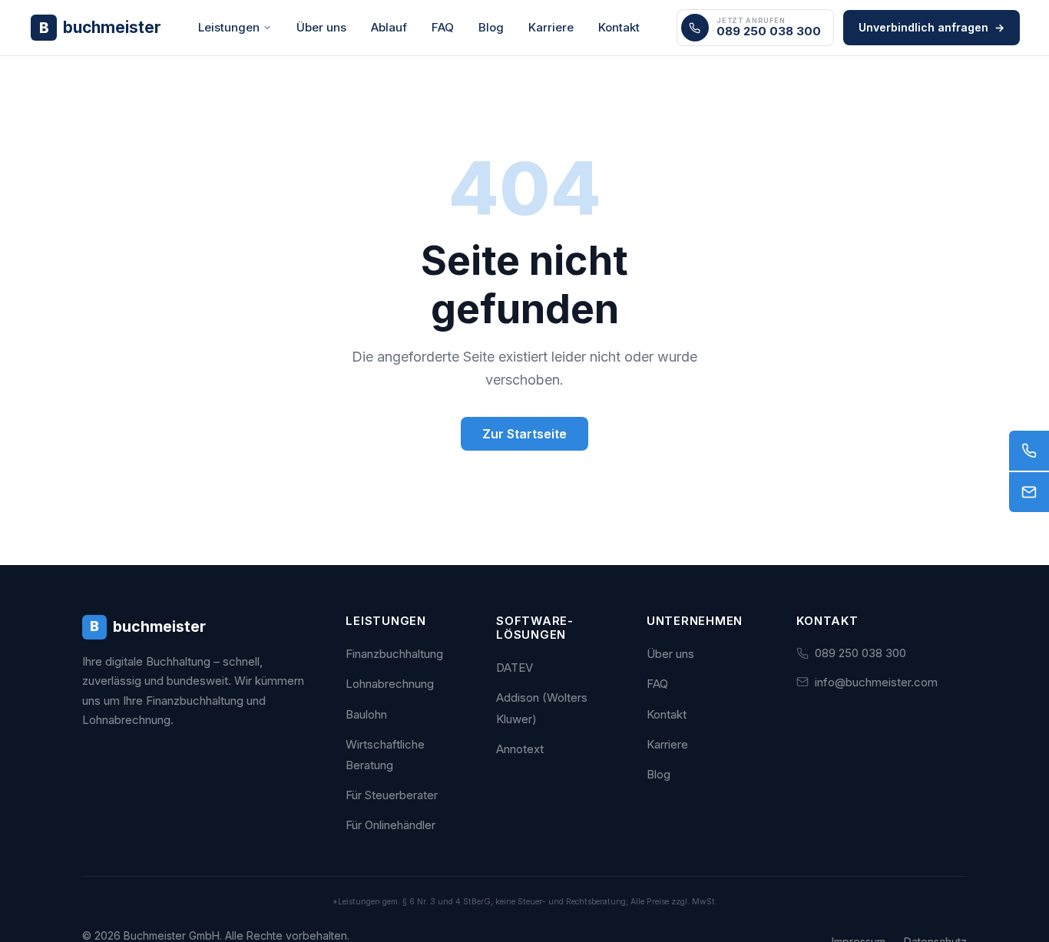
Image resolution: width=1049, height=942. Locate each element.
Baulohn (366, 714)
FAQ (443, 27)
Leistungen (229, 27)
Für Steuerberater (392, 795)
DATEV (514, 667)
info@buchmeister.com (876, 682)
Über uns (321, 27)
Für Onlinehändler (390, 825)
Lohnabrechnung (390, 683)
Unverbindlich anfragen (931, 27)
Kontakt (619, 27)
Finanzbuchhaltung (394, 653)
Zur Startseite (524, 433)
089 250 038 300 (860, 653)
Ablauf (389, 27)
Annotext (520, 749)
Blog (491, 27)
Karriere (551, 27)
